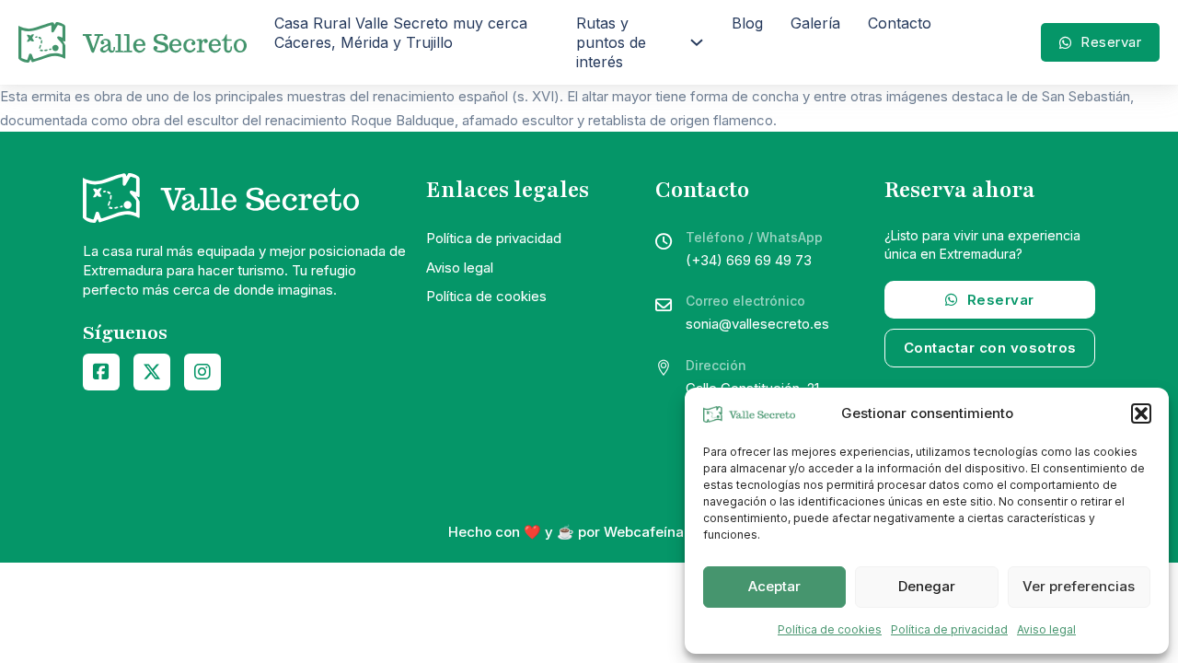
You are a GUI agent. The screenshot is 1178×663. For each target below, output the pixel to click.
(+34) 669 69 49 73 (749, 260)
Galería (815, 23)
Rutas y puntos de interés (611, 42)
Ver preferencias (1078, 586)
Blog (747, 23)
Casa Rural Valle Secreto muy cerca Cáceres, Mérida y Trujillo (400, 33)
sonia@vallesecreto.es (757, 323)
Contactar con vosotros (990, 347)
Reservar (1110, 42)
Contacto (899, 23)
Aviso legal (1046, 629)
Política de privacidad (949, 629)
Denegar (926, 586)
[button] (1141, 413)
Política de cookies (830, 629)
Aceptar (774, 586)
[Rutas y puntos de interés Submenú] (696, 42)
